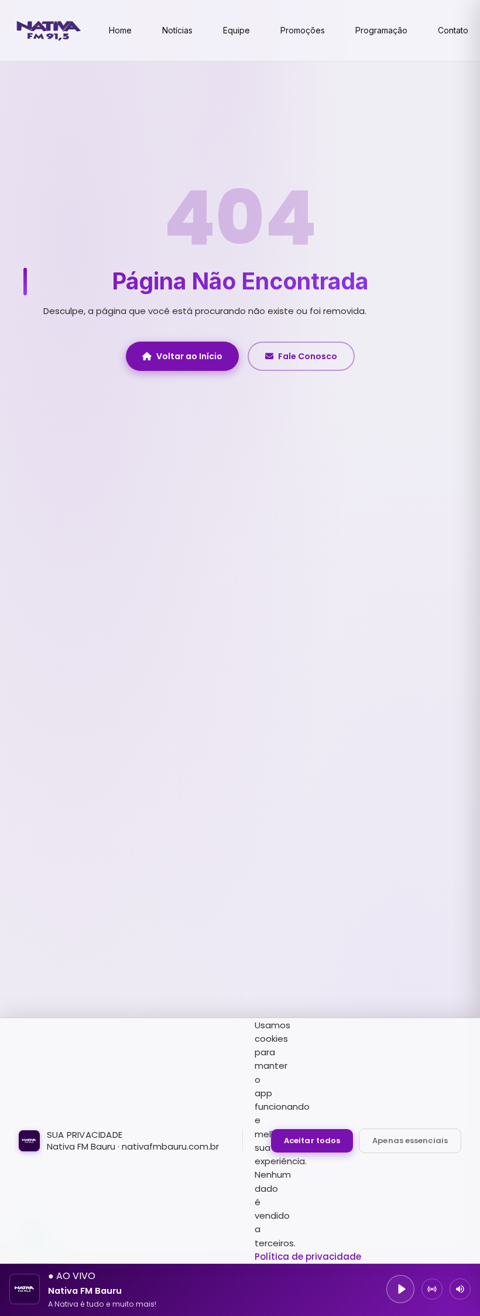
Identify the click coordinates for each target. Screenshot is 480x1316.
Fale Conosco (307, 356)
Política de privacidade (308, 1256)
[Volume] (460, 1289)
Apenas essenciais (410, 1140)
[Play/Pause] (400, 1289)
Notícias (177, 30)
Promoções (302, 30)
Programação (381, 30)
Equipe (236, 30)
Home (120, 30)
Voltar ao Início (189, 356)
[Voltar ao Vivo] (432, 1289)
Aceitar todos (312, 1140)
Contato (453, 30)
